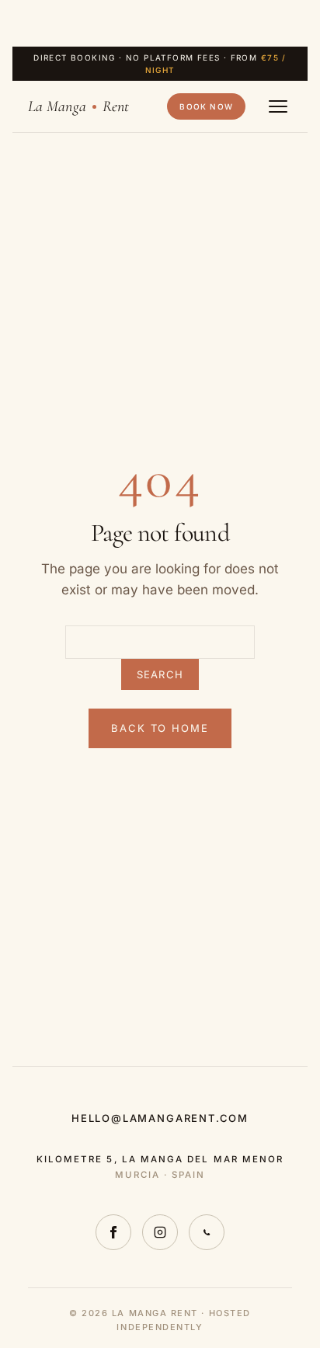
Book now (206, 106)
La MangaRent (78, 106)
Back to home (160, 728)
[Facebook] (113, 1232)
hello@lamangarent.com (160, 1118)
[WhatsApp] (206, 1232)
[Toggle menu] (278, 106)
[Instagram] (160, 1232)
